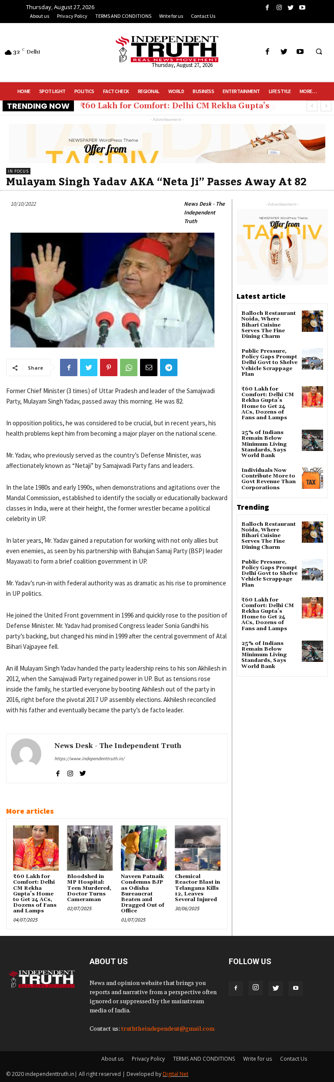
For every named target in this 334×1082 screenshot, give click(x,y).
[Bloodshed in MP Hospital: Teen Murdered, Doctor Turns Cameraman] (89, 848)
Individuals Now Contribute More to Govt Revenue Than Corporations (268, 479)
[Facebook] (236, 988)
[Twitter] (276, 988)
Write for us (257, 1058)
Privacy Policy (148, 1058)
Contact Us (293, 1058)
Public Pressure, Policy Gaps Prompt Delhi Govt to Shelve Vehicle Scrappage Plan (269, 362)
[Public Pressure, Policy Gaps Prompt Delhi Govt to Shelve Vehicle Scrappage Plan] (312, 359)
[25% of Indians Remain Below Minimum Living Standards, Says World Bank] (312, 440)
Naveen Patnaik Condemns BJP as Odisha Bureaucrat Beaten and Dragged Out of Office (142, 893)
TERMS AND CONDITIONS (204, 1058)
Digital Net (175, 1074)
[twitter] (83, 772)
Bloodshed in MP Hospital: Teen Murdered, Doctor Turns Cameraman (89, 888)
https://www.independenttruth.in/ (89, 758)
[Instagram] (256, 988)
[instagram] (70, 772)
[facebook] (57, 772)
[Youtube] (296, 988)
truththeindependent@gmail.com (167, 1029)
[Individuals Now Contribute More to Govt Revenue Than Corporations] (312, 478)
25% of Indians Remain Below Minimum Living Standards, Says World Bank (264, 444)
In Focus (18, 171)
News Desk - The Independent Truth (204, 212)
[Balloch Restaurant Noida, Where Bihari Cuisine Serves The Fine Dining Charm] (312, 321)
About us (112, 1058)
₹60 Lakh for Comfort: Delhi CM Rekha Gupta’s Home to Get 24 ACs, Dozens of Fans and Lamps (35, 893)
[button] (319, 52)
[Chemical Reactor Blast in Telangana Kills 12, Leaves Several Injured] (197, 848)
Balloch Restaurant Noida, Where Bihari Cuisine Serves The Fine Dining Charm (268, 325)
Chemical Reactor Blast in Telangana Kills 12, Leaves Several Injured (197, 888)
